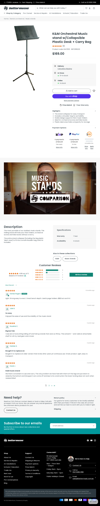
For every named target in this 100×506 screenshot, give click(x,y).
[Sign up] (93, 426)
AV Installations (10, 464)
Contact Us (10, 410)
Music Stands (70, 258)
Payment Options (59, 128)
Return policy (59, 398)
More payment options (71, 100)
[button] (76, 69)
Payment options (31, 464)
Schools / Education (11, 467)
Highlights (56, 111)
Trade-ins (7, 470)
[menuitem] (12, 13)
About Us (7, 457)
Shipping (57, 409)
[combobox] (59, 8)
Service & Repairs (10, 460)
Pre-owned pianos (11, 480)
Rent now (7, 473)
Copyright (29, 477)
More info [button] (59, 147)
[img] (10, 291)
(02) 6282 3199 (78, 472)
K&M (57, 258)
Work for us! (8, 477)
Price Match (29, 467)
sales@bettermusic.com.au (83, 478)
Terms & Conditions (32, 473)
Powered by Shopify (22, 500)
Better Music (12, 500)
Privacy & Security (32, 470)
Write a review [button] (81, 275)
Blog (5, 483)
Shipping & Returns (32, 460)
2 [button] (49, 385)
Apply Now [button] (92, 147)
